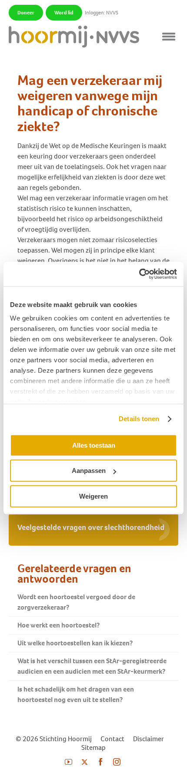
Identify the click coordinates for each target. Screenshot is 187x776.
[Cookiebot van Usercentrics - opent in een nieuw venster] (139, 274)
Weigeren (93, 496)
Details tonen (139, 418)
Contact (112, 738)
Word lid (63, 12)
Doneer (25, 12)
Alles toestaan (93, 445)
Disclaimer (148, 738)
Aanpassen (89, 470)
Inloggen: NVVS (101, 12)
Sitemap (93, 747)
